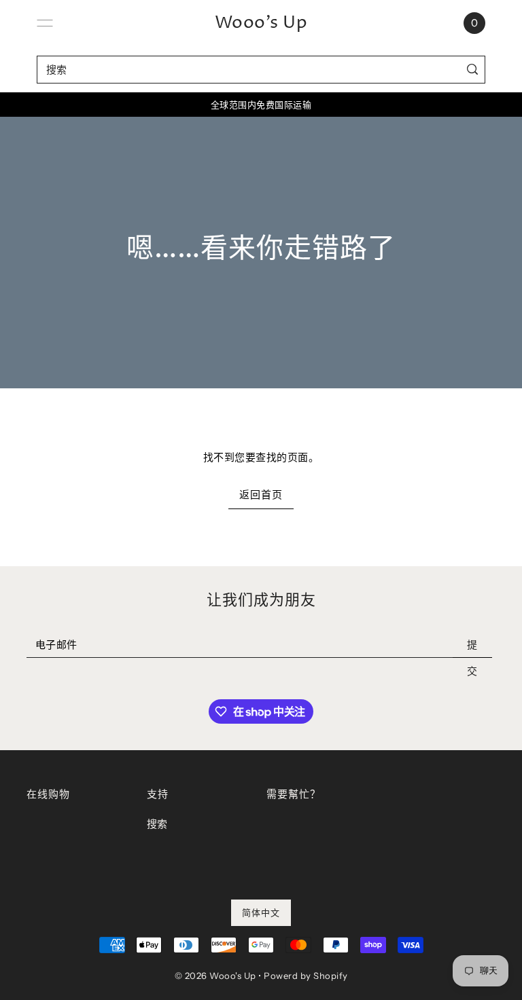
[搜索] (472, 69)
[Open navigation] (45, 23)
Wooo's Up (261, 23)
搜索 (157, 823)
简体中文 (261, 912)
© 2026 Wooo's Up (215, 975)
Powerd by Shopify (306, 975)
